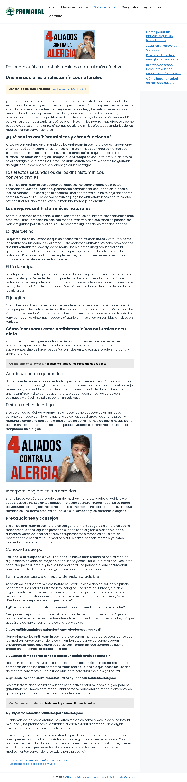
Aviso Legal (100, 777)
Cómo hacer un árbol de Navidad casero (162, 81)
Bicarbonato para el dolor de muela (32, 764)
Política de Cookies (122, 777)
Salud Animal (105, 7)
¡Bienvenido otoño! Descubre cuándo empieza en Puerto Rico (163, 69)
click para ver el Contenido (68, 89)
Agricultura (153, 7)
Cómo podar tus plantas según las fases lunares (159, 36)
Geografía (130, 7)
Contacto (54, 16)
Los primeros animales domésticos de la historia (40, 760)
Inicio (51, 7)
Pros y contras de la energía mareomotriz (162, 57)
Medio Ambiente (74, 7)
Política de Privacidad (77, 777)
